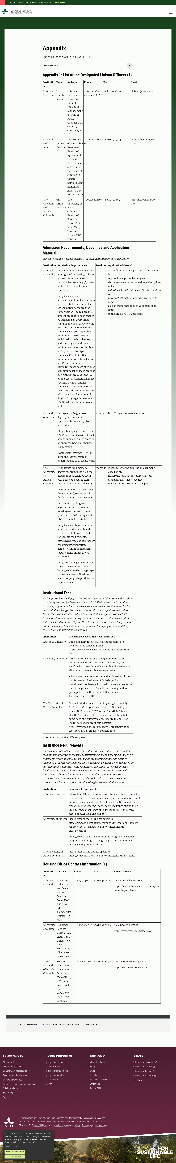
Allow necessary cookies (15, 1152)
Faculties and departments (15, 1075)
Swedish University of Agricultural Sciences (21, 12)
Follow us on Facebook (143, 1075)
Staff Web (7, 1092)
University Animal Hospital (15, 1070)
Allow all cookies (15, 1156)
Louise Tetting (44, 1024)
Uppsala (93, 1075)
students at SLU (53, 1066)
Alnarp (92, 1066)
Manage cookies (72, 1125)
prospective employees (56, 1075)
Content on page (51, 65)
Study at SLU (23, 2)
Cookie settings (11, 1146)
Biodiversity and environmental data (19, 1084)
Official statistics (10, 1088)
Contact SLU (95, 1084)
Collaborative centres (12, 1079)
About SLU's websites (54, 1125)
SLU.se (12, 2)
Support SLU (95, 1088)
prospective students (55, 1062)
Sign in (6, 1097)
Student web (8, 1062)
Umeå (92, 1070)
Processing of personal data (94, 1125)
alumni (49, 1084)
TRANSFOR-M (60, 2)
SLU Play (137, 1080)
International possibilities (41, 2)
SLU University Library (13, 1066)
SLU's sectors (52, 1079)
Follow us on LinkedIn (143, 1066)
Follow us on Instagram (143, 1062)
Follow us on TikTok (142, 1071)
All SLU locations (97, 1062)
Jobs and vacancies (98, 1079)
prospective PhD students (57, 1070)
